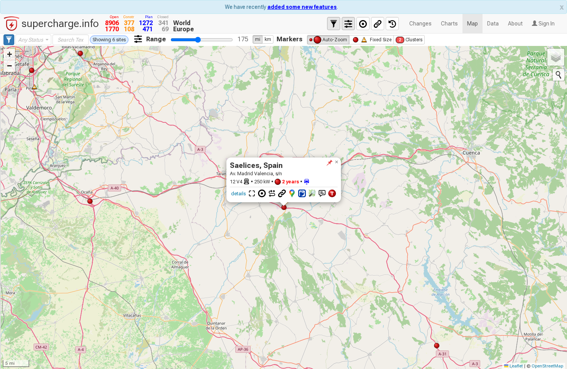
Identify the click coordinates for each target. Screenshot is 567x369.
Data (493, 23)
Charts (449, 23)
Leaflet (515, 366)
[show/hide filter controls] (333, 23)
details (238, 193)
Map (472, 23)
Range (156, 39)
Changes (420, 23)
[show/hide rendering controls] (348, 23)
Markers (289, 39)
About (515, 23)
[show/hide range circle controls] (363, 23)
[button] (336, 162)
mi (257, 39)
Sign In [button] (546, 23)
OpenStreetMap (547, 366)
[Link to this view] (377, 23)
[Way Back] (392, 23)
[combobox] (33, 39)
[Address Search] (558, 75)
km (268, 39)
